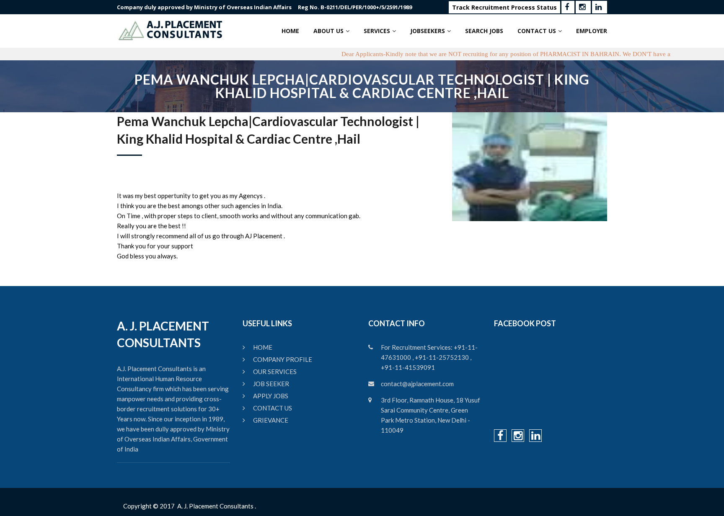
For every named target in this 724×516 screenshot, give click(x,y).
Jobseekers (427, 31)
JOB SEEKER (271, 383)
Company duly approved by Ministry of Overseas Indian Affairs (204, 7)
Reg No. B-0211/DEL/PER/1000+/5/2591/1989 (355, 7)
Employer (591, 31)
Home (290, 31)
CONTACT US (272, 408)
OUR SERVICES (275, 371)
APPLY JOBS (270, 396)
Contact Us (536, 31)
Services (377, 31)
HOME (262, 347)
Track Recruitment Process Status (504, 7)
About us (328, 31)
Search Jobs (484, 31)
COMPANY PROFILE (282, 359)
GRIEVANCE (270, 420)
